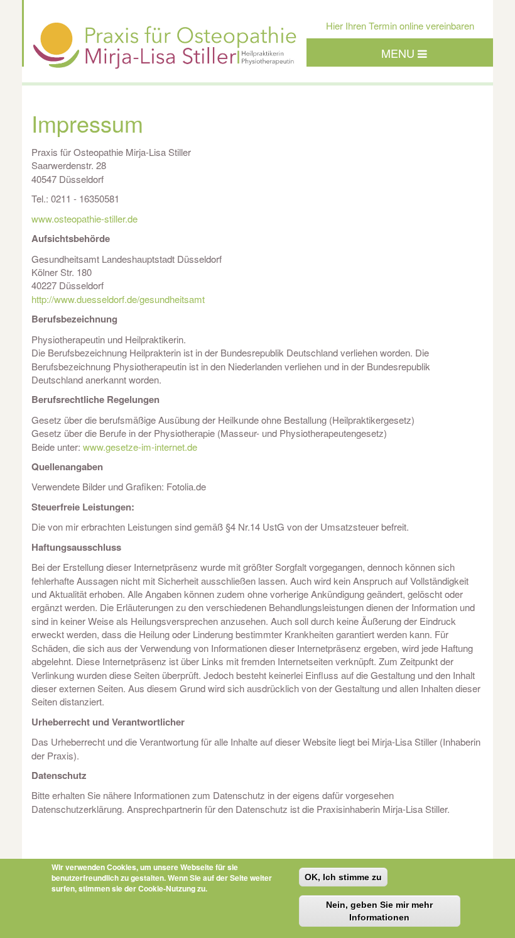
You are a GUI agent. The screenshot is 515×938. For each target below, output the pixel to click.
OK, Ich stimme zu (343, 877)
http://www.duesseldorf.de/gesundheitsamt (118, 299)
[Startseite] (165, 57)
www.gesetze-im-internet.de (140, 446)
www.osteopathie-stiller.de (84, 218)
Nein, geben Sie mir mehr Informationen (379, 911)
